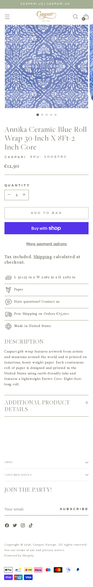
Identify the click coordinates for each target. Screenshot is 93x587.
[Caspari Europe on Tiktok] (31, 526)
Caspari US (32, 3)
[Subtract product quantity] (24, 195)
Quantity (17, 185)
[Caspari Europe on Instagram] (23, 526)
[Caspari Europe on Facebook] (7, 526)
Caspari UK (58, 3)
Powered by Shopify (19, 555)
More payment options (46, 244)
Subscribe (74, 509)
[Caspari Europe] (47, 16)
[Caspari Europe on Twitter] (15, 526)
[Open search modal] (75, 16)
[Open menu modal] (7, 16)
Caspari (15, 157)
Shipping (43, 256)
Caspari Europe (45, 544)
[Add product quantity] (9, 195)
